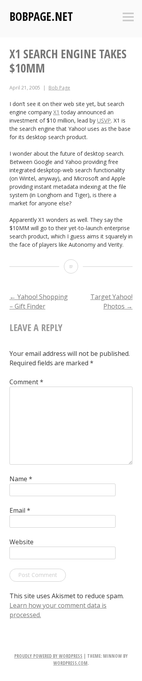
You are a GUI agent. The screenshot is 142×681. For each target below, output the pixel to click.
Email (19, 510)
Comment (26, 382)
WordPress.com (70, 663)
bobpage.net (41, 16)
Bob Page (59, 87)
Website (21, 542)
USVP (104, 120)
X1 (56, 112)
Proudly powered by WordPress (48, 656)
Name (20, 478)
